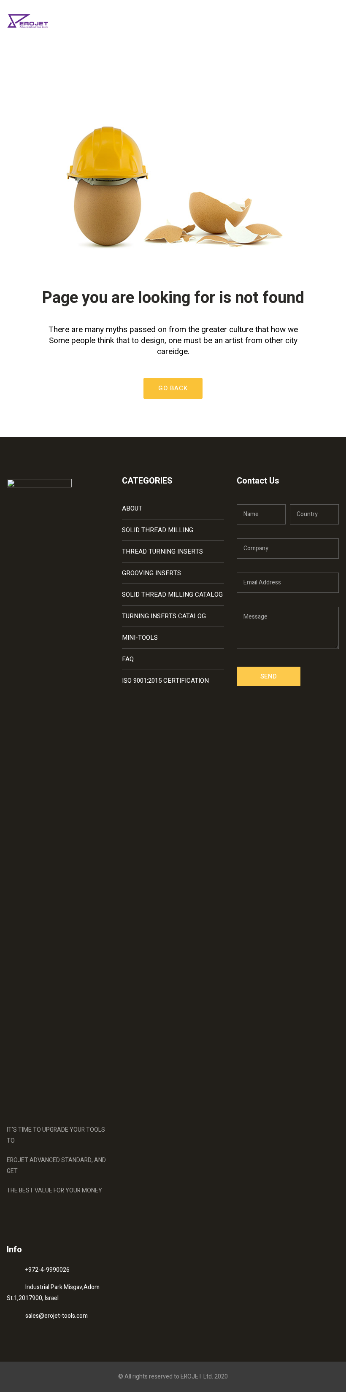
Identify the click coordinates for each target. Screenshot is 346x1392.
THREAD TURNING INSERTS (162, 551)
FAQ (128, 659)
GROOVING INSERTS (151, 573)
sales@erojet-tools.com (56, 1315)
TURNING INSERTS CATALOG (164, 616)
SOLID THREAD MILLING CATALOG (172, 594)
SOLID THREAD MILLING (157, 530)
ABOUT (132, 508)
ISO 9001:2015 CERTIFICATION (165, 680)
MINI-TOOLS (140, 637)
